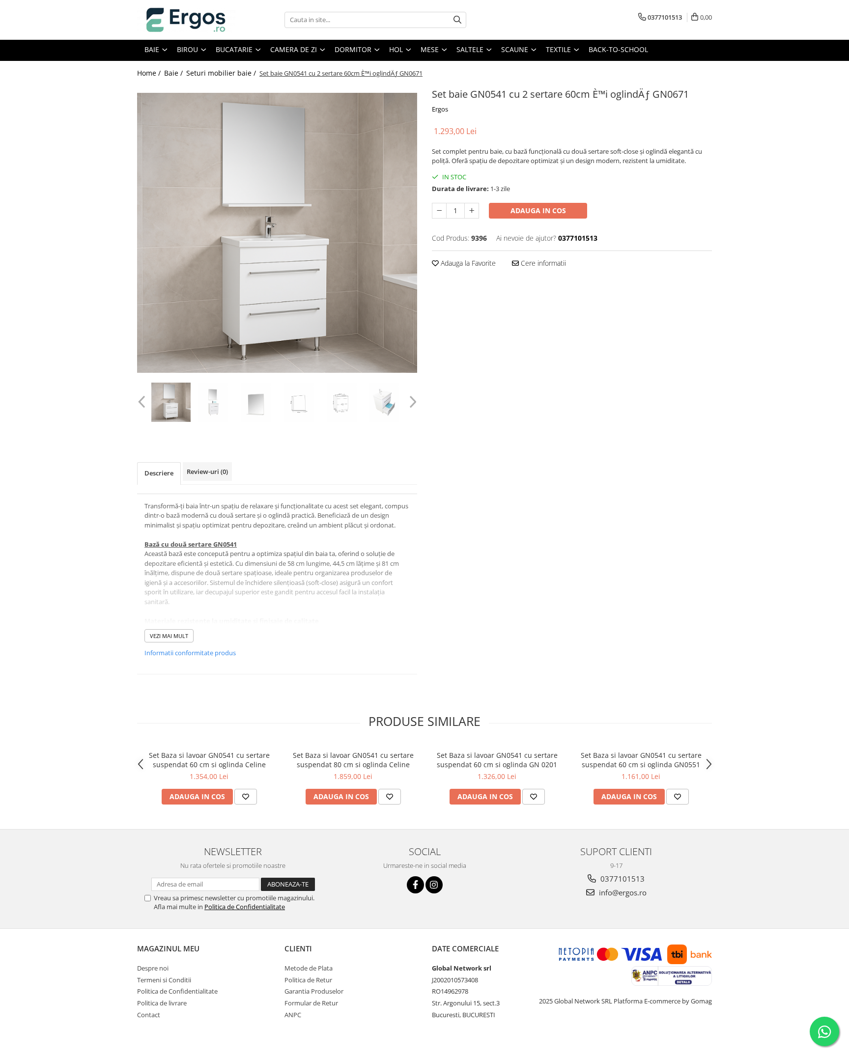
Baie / (174, 73)
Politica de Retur (308, 979)
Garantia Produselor (313, 991)
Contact (148, 1014)
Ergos (440, 109)
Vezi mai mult (169, 635)
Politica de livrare (162, 1003)
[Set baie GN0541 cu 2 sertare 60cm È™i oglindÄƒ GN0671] (277, 233)
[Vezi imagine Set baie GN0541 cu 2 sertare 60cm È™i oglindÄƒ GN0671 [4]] (341, 402)
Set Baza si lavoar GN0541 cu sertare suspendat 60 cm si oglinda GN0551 (641, 759)
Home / (150, 73)
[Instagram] (434, 884)
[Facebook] (415, 884)
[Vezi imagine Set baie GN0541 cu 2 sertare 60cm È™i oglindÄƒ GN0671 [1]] (213, 402)
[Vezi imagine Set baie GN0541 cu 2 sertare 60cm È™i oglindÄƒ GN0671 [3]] (299, 402)
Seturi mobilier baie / (222, 73)
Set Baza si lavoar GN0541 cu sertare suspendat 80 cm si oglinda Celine (353, 759)
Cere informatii (542, 263)
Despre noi (153, 968)
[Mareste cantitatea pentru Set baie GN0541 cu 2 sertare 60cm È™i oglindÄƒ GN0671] (471, 211)
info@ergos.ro (622, 892)
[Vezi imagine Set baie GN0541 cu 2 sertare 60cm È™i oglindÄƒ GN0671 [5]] (384, 402)
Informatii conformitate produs (190, 652)
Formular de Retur (311, 1003)
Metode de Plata (308, 968)
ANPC (292, 1014)
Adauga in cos (538, 210)
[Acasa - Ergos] (186, 19)
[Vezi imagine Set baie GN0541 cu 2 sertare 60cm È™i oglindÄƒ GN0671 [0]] (170, 402)
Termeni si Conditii (164, 979)
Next (411, 402)
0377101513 (621, 879)
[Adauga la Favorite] (245, 797)
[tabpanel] (277, 233)
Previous (142, 402)
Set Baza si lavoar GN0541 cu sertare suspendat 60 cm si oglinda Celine (209, 759)
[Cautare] (457, 20)
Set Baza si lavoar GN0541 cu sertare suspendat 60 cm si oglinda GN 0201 (497, 759)
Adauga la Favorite (467, 263)
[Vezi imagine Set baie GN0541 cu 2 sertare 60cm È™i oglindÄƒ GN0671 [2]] (256, 402)
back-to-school (618, 49)
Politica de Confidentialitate (244, 906)
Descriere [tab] (158, 473)
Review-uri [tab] (207, 471)
